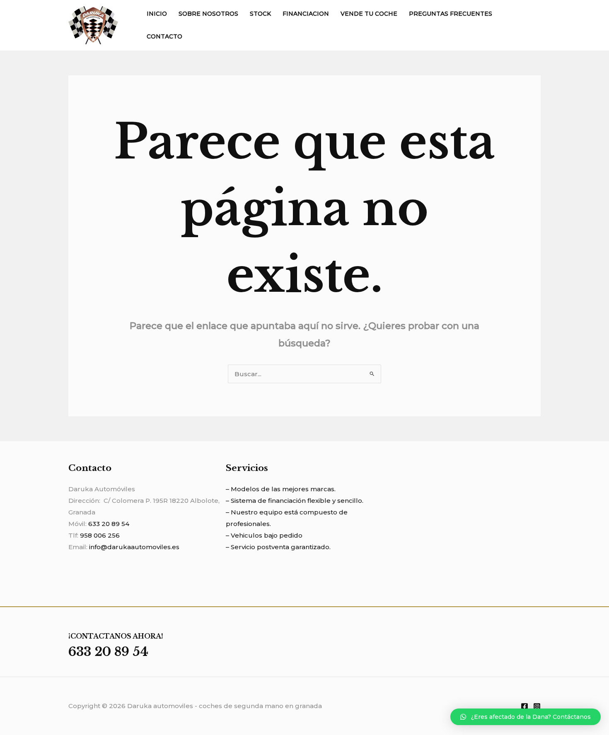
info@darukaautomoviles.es (134, 547)
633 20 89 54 (108, 524)
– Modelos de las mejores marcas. (281, 489)
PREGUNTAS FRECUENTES (450, 13)
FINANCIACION (306, 13)
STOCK (260, 13)
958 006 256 (100, 535)
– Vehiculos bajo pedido (264, 535)
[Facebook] (524, 706)
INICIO (157, 13)
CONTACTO (164, 36)
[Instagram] (537, 706)
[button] (525, 717)
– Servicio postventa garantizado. (278, 547)
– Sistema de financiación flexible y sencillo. (294, 500)
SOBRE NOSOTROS (208, 13)
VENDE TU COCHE (369, 13)
